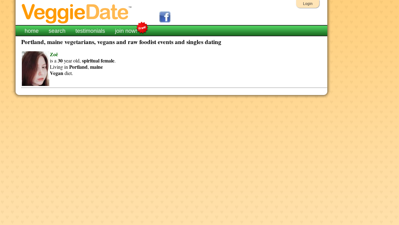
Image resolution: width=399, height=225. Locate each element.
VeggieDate (77, 13)
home (32, 31)
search (57, 31)
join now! (126, 31)
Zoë (54, 54)
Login (308, 4)
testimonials (90, 31)
